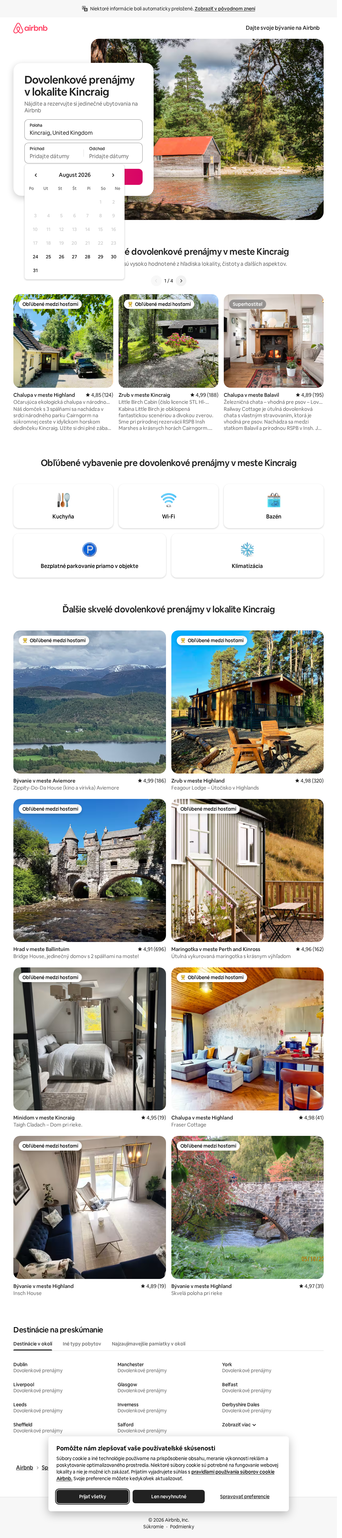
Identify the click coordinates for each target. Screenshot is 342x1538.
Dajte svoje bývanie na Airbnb (283, 27)
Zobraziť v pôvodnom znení (225, 9)
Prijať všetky (92, 1497)
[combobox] (83, 133)
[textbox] (54, 156)
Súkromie (153, 1527)
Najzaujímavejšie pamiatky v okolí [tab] (148, 1344)
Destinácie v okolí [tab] (32, 1344)
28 (87, 257)
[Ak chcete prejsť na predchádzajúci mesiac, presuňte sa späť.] (36, 175)
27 (74, 257)
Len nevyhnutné (168, 1497)
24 (35, 257)
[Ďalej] (181, 280)
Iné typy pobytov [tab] (82, 1344)
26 (61, 257)
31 (35, 270)
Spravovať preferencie (245, 1497)
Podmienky (182, 1527)
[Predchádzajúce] (156, 280)
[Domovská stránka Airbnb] (30, 27)
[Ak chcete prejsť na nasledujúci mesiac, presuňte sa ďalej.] (113, 175)
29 (100, 257)
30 (114, 257)
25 (48, 257)
